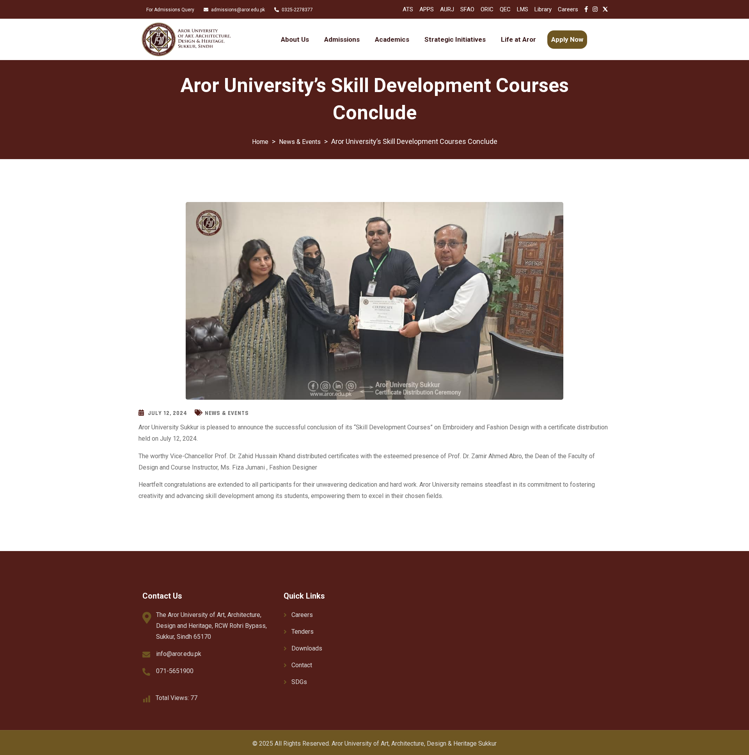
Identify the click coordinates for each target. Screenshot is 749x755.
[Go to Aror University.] (260, 141)
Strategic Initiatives (455, 39)
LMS (522, 9)
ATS (408, 9)
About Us (295, 39)
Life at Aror (518, 39)
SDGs (299, 682)
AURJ (447, 9)
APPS (426, 9)
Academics (392, 39)
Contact (301, 665)
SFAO (467, 9)
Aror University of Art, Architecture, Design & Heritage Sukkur (414, 743)
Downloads (306, 648)
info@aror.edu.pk (178, 654)
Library (543, 9)
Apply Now (567, 39)
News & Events (227, 413)
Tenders (302, 631)
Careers (568, 9)
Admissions (342, 39)
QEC (505, 9)
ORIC (487, 9)
